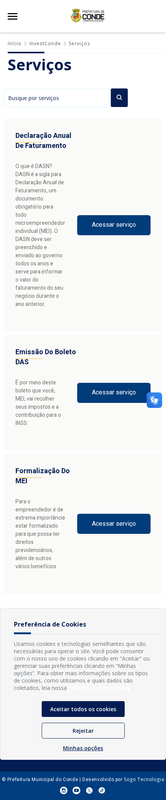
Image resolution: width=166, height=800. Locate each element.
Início (15, 43)
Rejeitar (83, 730)
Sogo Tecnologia (144, 779)
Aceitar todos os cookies (83, 709)
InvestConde (45, 43)
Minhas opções (83, 748)
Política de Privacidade (100, 687)
